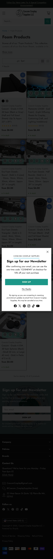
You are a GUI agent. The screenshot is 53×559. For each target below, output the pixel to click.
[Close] (47, 252)
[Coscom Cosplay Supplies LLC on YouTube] (38, 306)
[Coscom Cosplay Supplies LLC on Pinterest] (24, 306)
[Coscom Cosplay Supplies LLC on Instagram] (29, 306)
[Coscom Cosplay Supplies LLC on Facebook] (15, 306)
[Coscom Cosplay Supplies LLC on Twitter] (19, 306)
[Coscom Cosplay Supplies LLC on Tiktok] (33, 306)
